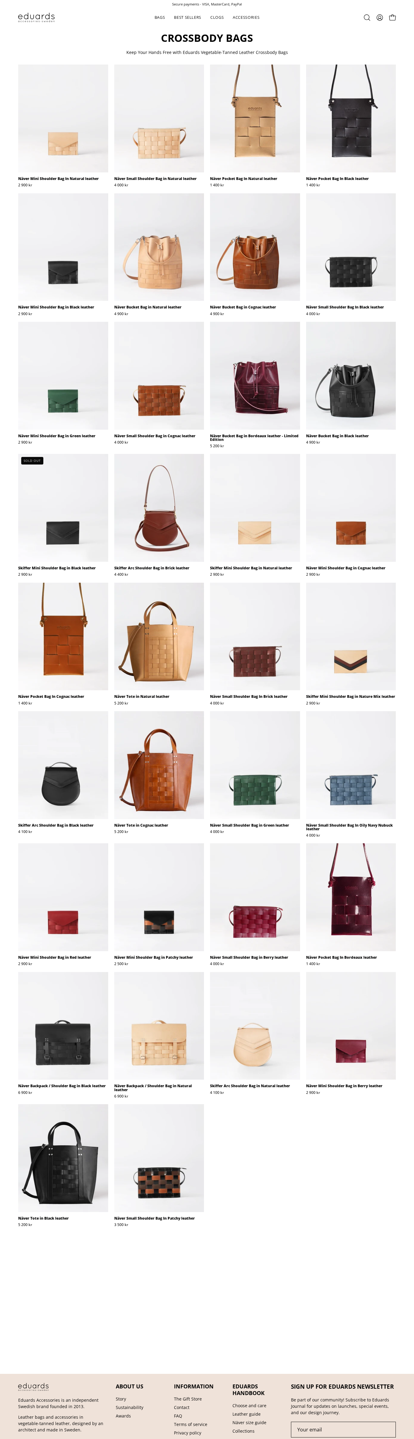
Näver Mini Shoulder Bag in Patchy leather (153, 957)
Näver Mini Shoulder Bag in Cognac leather (346, 568)
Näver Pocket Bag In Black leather (337, 179)
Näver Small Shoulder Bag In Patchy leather (154, 1218)
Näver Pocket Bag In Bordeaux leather (341, 957)
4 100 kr (25, 832)
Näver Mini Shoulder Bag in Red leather (54, 957)
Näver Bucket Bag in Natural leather (148, 307)
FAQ (178, 1416)
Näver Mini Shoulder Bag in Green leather (56, 436)
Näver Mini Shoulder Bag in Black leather (56, 307)
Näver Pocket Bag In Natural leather (243, 179)
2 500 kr (121, 964)
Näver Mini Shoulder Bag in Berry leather (344, 1086)
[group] (207, 4)
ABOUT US (129, 1386)
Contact (181, 1407)
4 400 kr (121, 574)
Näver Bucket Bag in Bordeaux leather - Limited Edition (254, 437)
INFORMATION (194, 1386)
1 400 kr (217, 185)
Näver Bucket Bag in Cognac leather (243, 307)
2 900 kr (25, 185)
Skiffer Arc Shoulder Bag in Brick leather (151, 568)
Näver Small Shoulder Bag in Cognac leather (154, 436)
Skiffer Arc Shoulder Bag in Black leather (56, 825)
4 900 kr (121, 314)
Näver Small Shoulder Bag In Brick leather (249, 696)
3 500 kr (121, 1225)
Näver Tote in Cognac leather (141, 825)
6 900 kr (25, 1092)
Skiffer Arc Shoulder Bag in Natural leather (250, 1086)
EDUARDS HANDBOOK (248, 1389)
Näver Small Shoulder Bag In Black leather (345, 307)
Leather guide (246, 1414)
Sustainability (129, 1407)
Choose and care (249, 1405)
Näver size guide (249, 1422)
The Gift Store (188, 1399)
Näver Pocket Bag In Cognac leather (51, 696)
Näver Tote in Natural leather (141, 696)
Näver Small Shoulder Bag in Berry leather (249, 957)
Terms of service (190, 1424)
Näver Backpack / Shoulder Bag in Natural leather (153, 1087)
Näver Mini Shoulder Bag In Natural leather (58, 179)
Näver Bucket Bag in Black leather (337, 436)
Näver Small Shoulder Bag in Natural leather (155, 179)
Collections (243, 1431)
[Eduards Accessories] (36, 17)
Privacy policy (187, 1433)
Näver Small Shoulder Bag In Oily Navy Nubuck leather (349, 827)
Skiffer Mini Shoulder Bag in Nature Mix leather (350, 696)
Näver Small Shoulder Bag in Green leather (249, 825)
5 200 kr (217, 446)
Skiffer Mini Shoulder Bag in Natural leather (251, 568)
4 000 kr (121, 185)
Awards (123, 1416)
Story (121, 1399)
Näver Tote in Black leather (43, 1218)
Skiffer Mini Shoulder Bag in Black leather (57, 568)
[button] (160, 17)
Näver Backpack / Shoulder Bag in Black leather (62, 1086)
